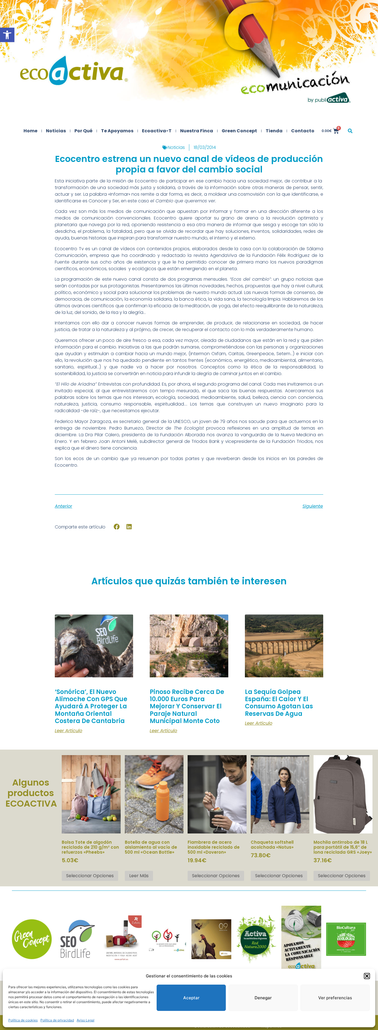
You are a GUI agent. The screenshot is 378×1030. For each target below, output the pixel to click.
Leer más (139, 875)
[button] (7, 35)
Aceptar (191, 997)
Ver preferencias (335, 997)
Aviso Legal (85, 1020)
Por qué (83, 131)
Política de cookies (23, 1020)
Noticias (56, 131)
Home (30, 131)
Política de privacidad (57, 1020)
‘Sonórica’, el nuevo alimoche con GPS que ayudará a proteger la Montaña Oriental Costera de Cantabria (91, 707)
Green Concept (239, 131)
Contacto (302, 131)
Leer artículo (68, 731)
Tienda (274, 131)
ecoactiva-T (157, 131)
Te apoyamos (117, 131)
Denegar (263, 997)
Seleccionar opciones (90, 875)
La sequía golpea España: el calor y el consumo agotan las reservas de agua (279, 703)
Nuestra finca (196, 131)
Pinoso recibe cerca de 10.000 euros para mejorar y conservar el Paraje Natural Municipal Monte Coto (187, 707)
